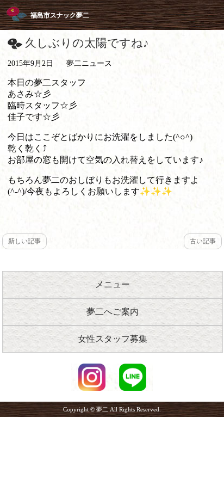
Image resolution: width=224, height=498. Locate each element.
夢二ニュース (89, 63)
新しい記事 (24, 241)
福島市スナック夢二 (59, 15)
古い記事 (203, 241)
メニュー (112, 284)
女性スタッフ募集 (112, 338)
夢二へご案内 (112, 311)
